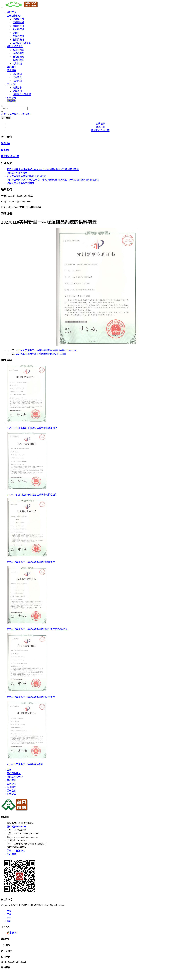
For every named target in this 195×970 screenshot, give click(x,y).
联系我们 (17, 91)
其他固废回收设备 (22, 43)
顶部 (9, 921)
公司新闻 (17, 74)
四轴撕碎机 (18, 26)
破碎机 (16, 33)
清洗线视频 (18, 57)
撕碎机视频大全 (15, 46)
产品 (9, 914)
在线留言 (11, 98)
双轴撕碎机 (18, 22)
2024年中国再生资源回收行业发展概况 (26, 176)
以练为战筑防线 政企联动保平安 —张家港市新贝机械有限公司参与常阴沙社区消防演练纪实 (53, 180)
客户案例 (11, 67)
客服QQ (13, 932)
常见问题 (17, 81)
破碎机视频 (18, 53)
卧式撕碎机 (18, 29)
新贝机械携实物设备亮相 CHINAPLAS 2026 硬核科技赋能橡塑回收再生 (43, 169)
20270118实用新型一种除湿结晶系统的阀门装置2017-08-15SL (46, 350)
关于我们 (11, 84)
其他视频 (17, 63)
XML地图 (12, 854)
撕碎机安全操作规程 (17, 173)
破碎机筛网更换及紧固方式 (20, 183)
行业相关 (11, 70)
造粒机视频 (18, 60)
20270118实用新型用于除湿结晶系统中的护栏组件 (41, 354)
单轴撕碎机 (18, 19)
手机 (9, 918)
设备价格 (11, 784)
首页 (3, 114)
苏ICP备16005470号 (16, 826)
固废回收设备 (14, 15)
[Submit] (2, 111)
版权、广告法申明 (16, 850)
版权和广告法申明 (22, 94)
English (11, 100)
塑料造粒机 (18, 36)
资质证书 (17, 87)
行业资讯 (17, 77)
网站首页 (11, 12)
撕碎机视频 (18, 50)
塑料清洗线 (18, 39)
